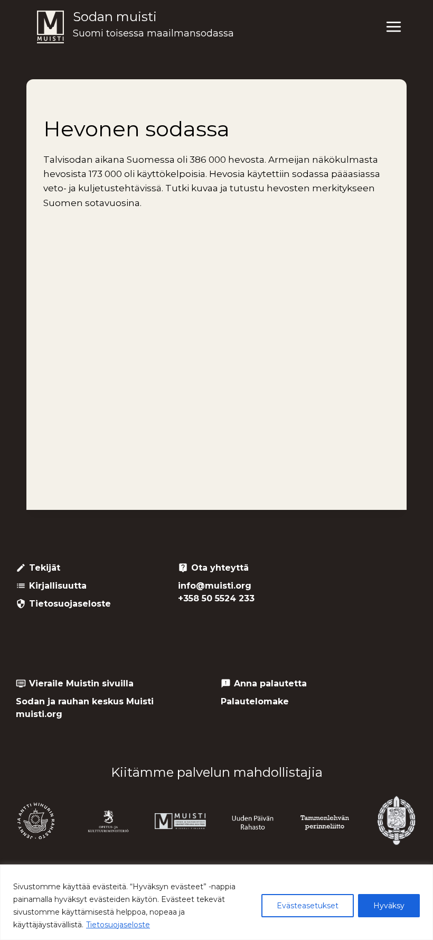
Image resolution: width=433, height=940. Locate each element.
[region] (216, 902)
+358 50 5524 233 (216, 598)
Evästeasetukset (307, 905)
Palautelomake (255, 701)
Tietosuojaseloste (118, 924)
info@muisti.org (214, 586)
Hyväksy (388, 905)
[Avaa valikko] (393, 27)
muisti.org (39, 714)
